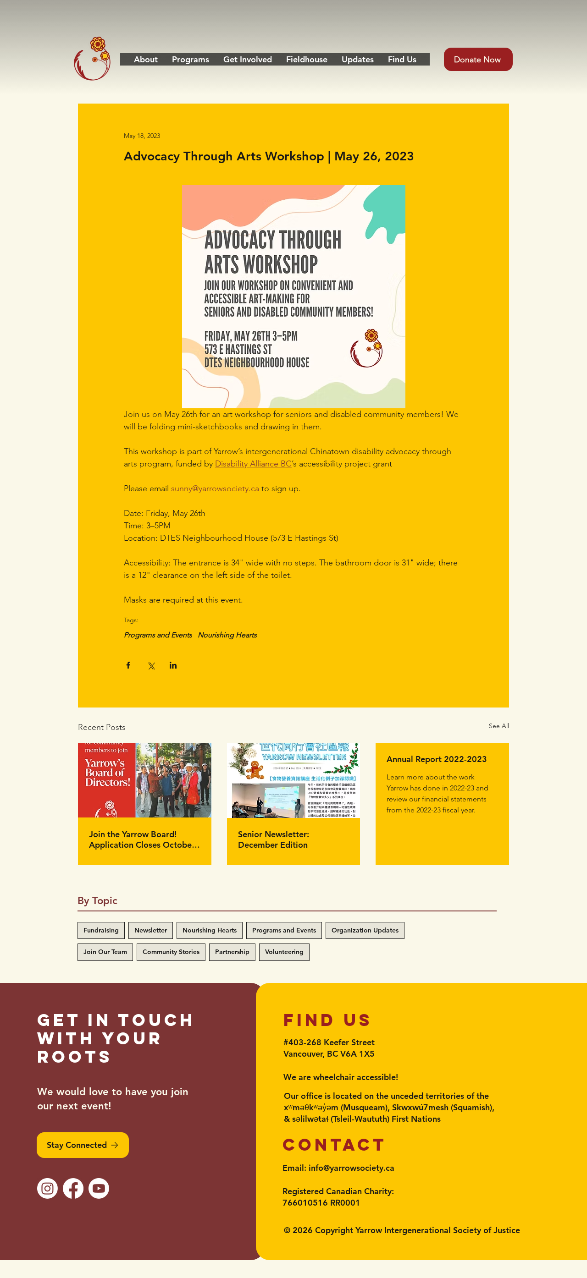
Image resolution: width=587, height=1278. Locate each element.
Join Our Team (105, 952)
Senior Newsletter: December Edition (273, 839)
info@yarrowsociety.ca (351, 1168)
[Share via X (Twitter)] (150, 665)
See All (499, 726)
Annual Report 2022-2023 (437, 759)
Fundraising (101, 930)
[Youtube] (99, 1188)
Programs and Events (158, 635)
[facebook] (73, 1188)
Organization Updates (365, 930)
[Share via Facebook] (128, 665)
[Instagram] (47, 1188)
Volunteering (284, 952)
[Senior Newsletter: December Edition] (293, 780)
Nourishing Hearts (227, 635)
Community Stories (171, 952)
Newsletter (150, 930)
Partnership (232, 952)
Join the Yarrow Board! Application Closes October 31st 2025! (142, 839)
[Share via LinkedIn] (173, 665)
